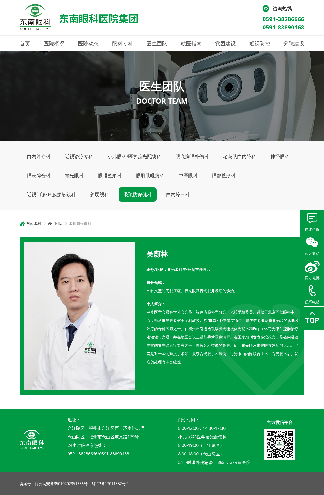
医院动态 (88, 43)
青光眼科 (74, 175)
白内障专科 (39, 156)
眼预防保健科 (137, 194)
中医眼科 (188, 175)
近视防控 (259, 43)
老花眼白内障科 (239, 156)
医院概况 (54, 43)
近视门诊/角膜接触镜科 (51, 194)
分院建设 (293, 43)
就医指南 (191, 43)
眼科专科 (122, 43)
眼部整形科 (224, 175)
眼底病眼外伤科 (192, 156)
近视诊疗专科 (79, 156)
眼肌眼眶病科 (150, 175)
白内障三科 (178, 194)
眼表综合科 (39, 175)
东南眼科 (33, 223)
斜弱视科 (99, 194)
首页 (25, 43)
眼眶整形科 (110, 175)
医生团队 (156, 43)
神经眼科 (279, 156)
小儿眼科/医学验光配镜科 (134, 156)
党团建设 (225, 43)
